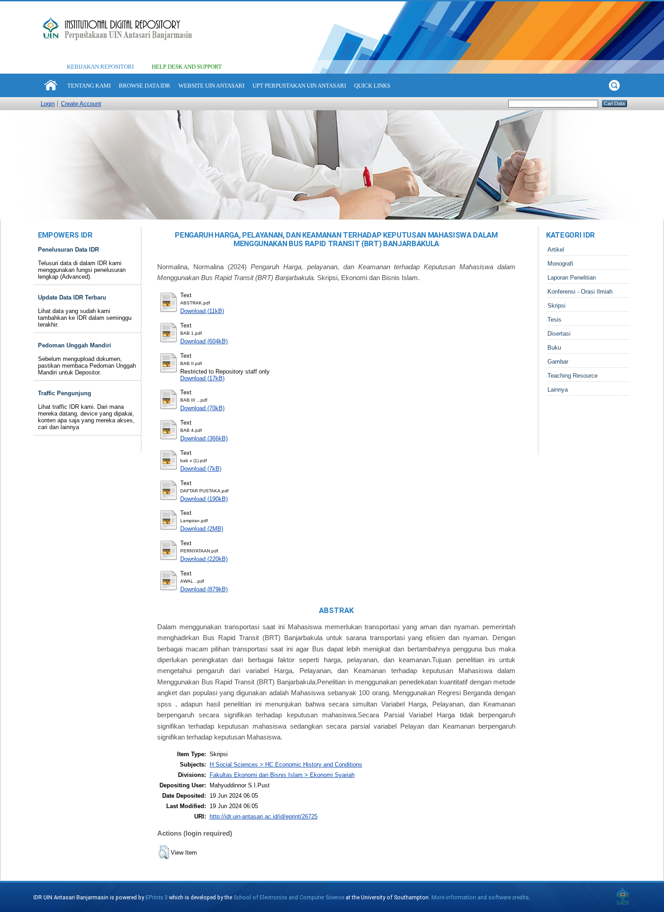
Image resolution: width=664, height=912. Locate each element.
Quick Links (372, 85)
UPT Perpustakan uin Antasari (299, 85)
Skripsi (556, 305)
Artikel (555, 249)
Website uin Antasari (211, 85)
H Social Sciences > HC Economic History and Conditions (286, 764)
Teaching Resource (572, 375)
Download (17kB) (202, 378)
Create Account (81, 103)
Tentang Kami (89, 85)
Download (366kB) (204, 438)
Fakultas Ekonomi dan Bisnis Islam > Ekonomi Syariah (282, 775)
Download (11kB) (202, 311)
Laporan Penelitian (571, 277)
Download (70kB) (202, 408)
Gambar (557, 361)
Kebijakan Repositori (100, 66)
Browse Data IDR (144, 85)
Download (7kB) (200, 468)
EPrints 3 (156, 897)
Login (48, 103)
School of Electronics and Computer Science (289, 897)
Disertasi (558, 333)
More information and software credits (480, 897)
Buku (554, 347)
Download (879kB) (204, 589)
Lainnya (557, 389)
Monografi (560, 263)
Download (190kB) (204, 499)
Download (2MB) (201, 528)
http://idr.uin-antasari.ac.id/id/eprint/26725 (264, 816)
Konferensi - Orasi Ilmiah (580, 291)
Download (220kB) (204, 559)
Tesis (554, 319)
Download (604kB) (204, 341)
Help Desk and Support (187, 66)
